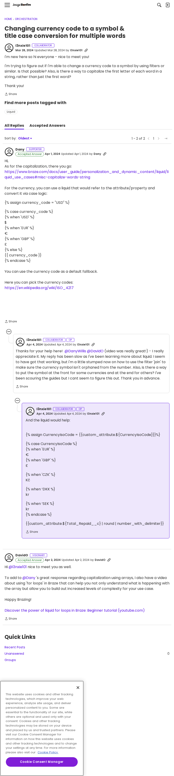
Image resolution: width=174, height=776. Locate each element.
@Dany (28, 577)
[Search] (159, 5)
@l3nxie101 (18, 566)
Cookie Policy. (48, 752)
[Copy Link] (86, 50)
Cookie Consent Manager (42, 762)
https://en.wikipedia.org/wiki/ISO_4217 (39, 287)
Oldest (24, 138)
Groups (10, 660)
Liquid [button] (11, 112)
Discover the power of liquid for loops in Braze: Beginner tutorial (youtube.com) (75, 610)
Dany (19, 150)
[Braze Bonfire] (22, 5)
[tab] (14, 125)
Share (11, 94)
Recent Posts (15, 647)
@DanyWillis (75, 351)
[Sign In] (167, 5)
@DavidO (95, 351)
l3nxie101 (22, 46)
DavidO (21, 555)
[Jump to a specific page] (165, 138)
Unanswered (87, 653)
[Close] (78, 688)
